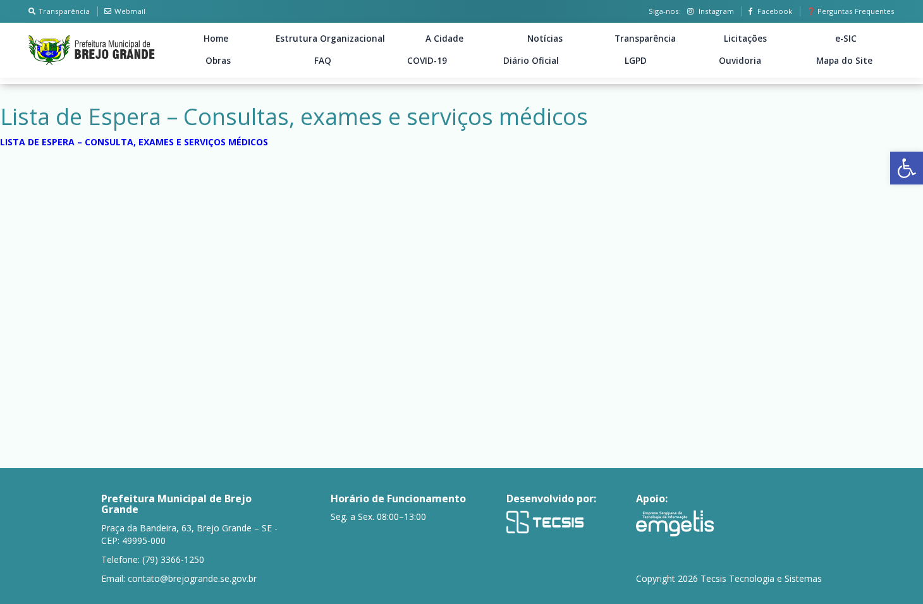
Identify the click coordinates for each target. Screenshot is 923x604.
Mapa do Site (844, 60)
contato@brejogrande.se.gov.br (192, 578)
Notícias (545, 38)
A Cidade (444, 38)
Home (216, 38)
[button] (906, 168)
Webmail (129, 11)
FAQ (322, 60)
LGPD (636, 60)
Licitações (745, 38)
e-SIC (846, 38)
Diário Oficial (531, 60)
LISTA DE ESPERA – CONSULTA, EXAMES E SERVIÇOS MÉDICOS (134, 142)
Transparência (64, 11)
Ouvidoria (740, 60)
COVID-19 (427, 60)
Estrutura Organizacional (330, 38)
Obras (218, 60)
